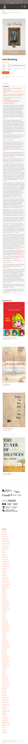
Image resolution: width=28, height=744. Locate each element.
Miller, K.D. (7, 77)
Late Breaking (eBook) (17, 68)
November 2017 (6, 702)
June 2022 (4, 614)
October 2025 (5, 545)
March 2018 (4, 695)
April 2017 (4, 706)
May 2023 (4, 594)
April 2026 (4, 534)
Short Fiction (18, 76)
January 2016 (5, 720)
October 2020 (5, 646)
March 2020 (4, 655)
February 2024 (5, 578)
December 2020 (5, 644)
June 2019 (4, 671)
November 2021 (6, 626)
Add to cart (6, 72)
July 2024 (4, 570)
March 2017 (4, 708)
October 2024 (5, 564)
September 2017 (6, 704)
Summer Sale (23, 76)
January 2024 (5, 580)
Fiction (14, 76)
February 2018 (5, 697)
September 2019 (6, 665)
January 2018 (5, 699)
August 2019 (5, 667)
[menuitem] (21, 6)
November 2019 (6, 662)
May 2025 (4, 552)
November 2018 (6, 681)
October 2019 (5, 663)
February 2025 (5, 557)
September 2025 (6, 547)
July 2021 (4, 633)
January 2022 (5, 623)
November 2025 (6, 543)
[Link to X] (23, 741)
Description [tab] (5, 83)
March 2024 (4, 577)
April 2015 (4, 731)
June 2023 (4, 593)
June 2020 (4, 649)
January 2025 (5, 559)
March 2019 (4, 676)
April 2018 (4, 694)
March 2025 (4, 555)
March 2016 (4, 717)
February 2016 (5, 718)
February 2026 (5, 538)
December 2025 (5, 541)
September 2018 (6, 685)
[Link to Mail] (25, 741)
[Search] (21, 6)
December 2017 (5, 701)
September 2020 (6, 647)
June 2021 (4, 635)
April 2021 (4, 639)
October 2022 (5, 607)
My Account (8, 0)
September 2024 (6, 566)
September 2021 (6, 630)
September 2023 (6, 587)
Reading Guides (12, 2)
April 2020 (4, 653)
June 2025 (4, 550)
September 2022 (6, 609)
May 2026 (4, 532)
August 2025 (5, 548)
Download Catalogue (19, 0)
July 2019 (4, 669)
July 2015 (4, 727)
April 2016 (4, 715)
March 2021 (4, 640)
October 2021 (5, 628)
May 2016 (4, 713)
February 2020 (5, 656)
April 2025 (4, 554)
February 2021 (5, 642)
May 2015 (4, 729)
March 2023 (4, 598)
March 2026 (4, 536)
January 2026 (5, 540)
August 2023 (5, 589)
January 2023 (5, 601)
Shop (13, 0)
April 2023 (4, 596)
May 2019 (4, 672)
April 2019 (4, 674)
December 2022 (5, 603)
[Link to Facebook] (21, 741)
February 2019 (5, 678)
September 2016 (6, 711)
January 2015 (5, 732)
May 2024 (4, 573)
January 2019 (5, 679)
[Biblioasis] (11, 6)
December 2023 (5, 582)
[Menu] (24, 6)
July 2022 (4, 612)
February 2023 (5, 600)
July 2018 (4, 688)
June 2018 (4, 690)
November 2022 (6, 605)
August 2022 (5, 610)
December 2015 (5, 722)
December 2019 (5, 660)
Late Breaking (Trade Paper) (17, 65)
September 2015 (6, 725)
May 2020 (4, 651)
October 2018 (5, 683)
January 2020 (5, 658)
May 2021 (4, 637)
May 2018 (4, 692)
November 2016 (6, 709)
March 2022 (4, 619)
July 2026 (4, 531)
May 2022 (4, 616)
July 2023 (4, 591)
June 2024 (4, 571)
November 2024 (6, 563)
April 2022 (4, 617)
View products (14, 343)
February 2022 (5, 621)
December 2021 (5, 624)
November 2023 (6, 584)
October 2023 (5, 586)
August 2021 (5, 632)
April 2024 (4, 575)
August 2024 (5, 568)
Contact (18, 2)
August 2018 (5, 686)
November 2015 (6, 724)
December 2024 (5, 561)
